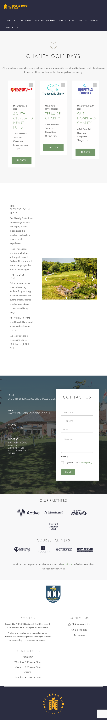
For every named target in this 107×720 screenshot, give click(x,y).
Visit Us (83, 20)
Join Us (94, 20)
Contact (53, 147)
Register (21, 160)
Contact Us (12, 27)
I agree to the (78, 462)
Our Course (25, 20)
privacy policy (85, 462)
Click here (68, 564)
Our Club (10, 20)
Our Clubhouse (67, 20)
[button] (46, 279)
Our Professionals (45, 20)
